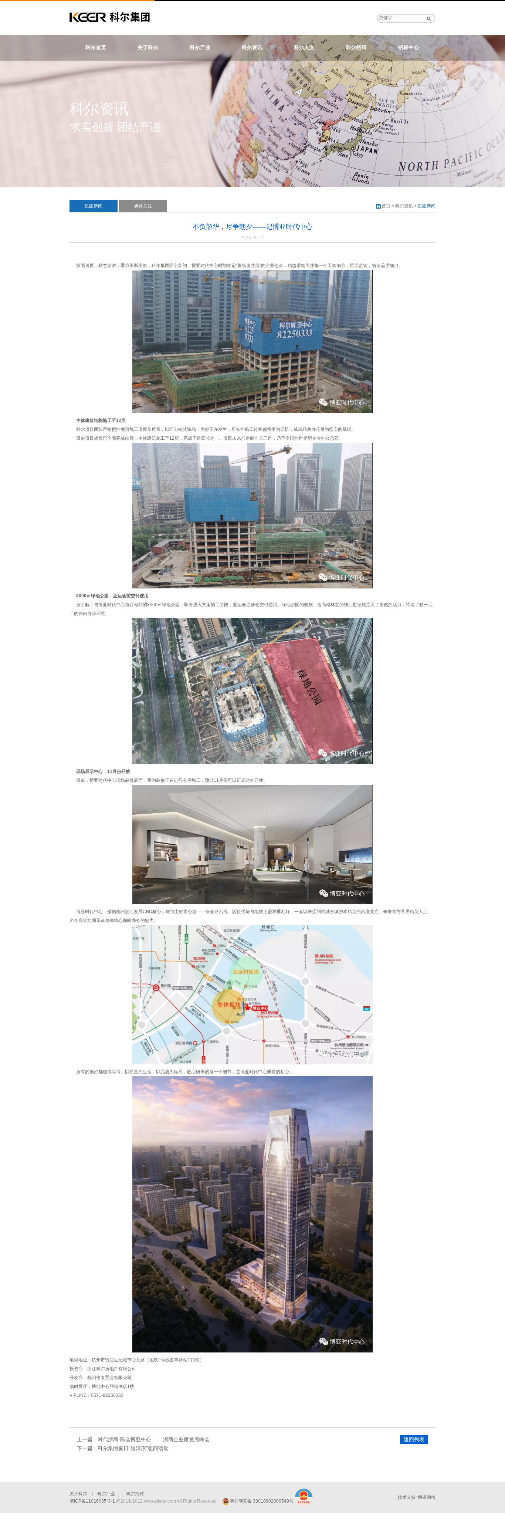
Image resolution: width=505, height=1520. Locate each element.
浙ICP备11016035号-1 (92, 1501)
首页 (386, 206)
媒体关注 (143, 206)
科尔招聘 (356, 47)
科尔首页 (95, 47)
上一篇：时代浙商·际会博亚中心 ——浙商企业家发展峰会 (143, 1439)
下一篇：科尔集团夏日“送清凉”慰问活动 (123, 1448)
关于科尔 (148, 47)
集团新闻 (93, 206)
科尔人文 (304, 47)
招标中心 (408, 47)
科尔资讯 (252, 47)
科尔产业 (200, 47)
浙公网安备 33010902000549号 (262, 1501)
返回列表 (414, 1439)
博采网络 (426, 1497)
